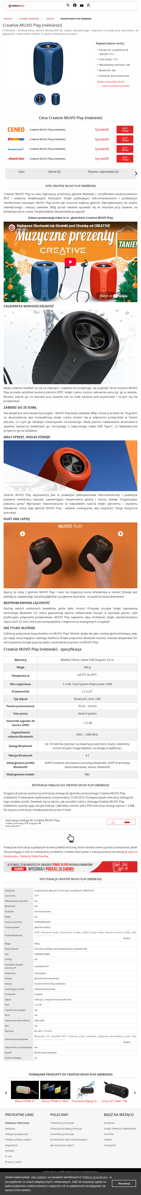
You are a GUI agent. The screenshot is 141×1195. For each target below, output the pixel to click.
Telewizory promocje (62, 1122)
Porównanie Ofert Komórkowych (68, 1139)
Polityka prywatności (17, 1134)
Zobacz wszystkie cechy (111, 81)
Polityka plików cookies (18, 1139)
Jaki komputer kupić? (62, 1145)
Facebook (109, 1122)
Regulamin (11, 1145)
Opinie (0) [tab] (54, 172)
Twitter (108, 1139)
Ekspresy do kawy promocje (66, 1128)
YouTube (109, 1134)
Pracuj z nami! (13, 1162)
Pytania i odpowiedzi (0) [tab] (103, 172)
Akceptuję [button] (124, 1183)
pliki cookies (38, 1177)
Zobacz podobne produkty (115, 85)
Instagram (110, 1145)
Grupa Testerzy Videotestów (120, 1128)
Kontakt (9, 1150)
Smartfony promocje (62, 1134)
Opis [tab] (22, 172)
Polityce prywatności (95, 1177)
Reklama (10, 1128)
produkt (8, 18)
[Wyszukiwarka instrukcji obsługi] (70, 866)
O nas (8, 1156)
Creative (50, 18)
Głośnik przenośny (29, 18)
